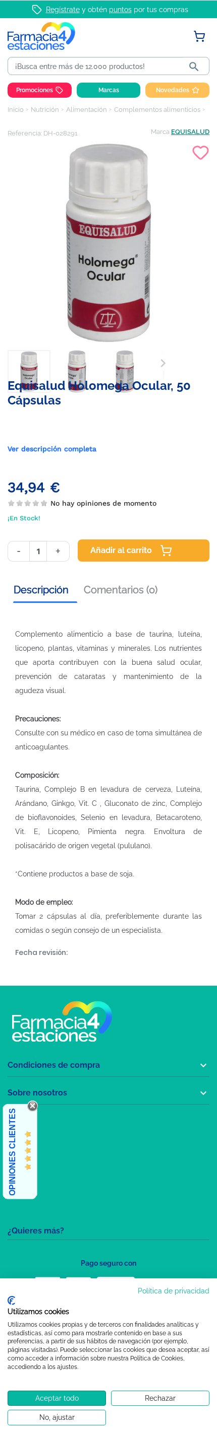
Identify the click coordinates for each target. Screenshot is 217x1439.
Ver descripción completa (52, 449)
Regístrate (63, 10)
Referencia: (25, 133)
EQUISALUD (190, 131)
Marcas (108, 90)
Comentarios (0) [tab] (120, 590)
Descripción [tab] (41, 590)
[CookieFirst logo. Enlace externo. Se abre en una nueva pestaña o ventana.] (11, 1300)
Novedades (172, 90)
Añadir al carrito (121, 550)
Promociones (34, 90)
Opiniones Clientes (12, 1152)
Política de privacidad (173, 1291)
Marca (160, 131)
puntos (120, 10)
